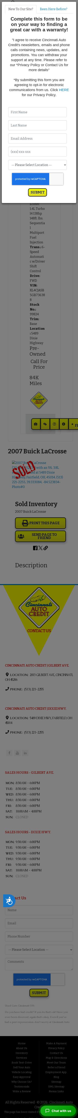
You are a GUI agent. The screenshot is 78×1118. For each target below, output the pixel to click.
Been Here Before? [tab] (53, 9)
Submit (37, 192)
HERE (64, 90)
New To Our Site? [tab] (20, 9)
